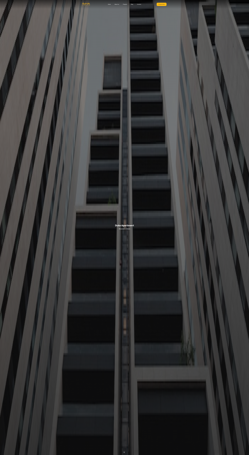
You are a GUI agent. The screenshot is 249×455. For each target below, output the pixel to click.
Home (109, 4)
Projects (125, 4)
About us (117, 4)
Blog (132, 4)
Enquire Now (161, 4)
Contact (139, 4)
